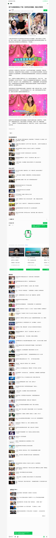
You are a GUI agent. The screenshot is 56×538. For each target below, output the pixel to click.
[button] (11, 537)
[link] (15, 537)
